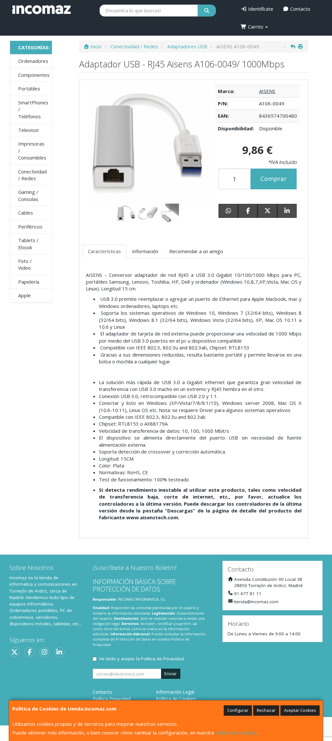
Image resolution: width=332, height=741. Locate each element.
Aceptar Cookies (300, 710)
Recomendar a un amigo (196, 251)
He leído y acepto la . (142, 659)
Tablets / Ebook (28, 243)
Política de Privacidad (162, 659)
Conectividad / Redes (32, 175)
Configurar (237, 710)
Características (104, 251)
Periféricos (30, 226)
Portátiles (29, 88)
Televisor (28, 130)
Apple (24, 295)
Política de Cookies (236, 732)
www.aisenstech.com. (152, 517)
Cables (25, 212)
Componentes (34, 75)
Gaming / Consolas (28, 195)
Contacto (299, 9)
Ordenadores (33, 61)
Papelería (28, 281)
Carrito (256, 26)
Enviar (170, 673)
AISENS (267, 91)
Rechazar (266, 710)
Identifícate (260, 9)
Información (145, 251)
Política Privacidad (112, 699)
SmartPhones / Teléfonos (33, 109)
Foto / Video (25, 264)
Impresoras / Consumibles (32, 150)
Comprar (273, 178)
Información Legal (175, 692)
